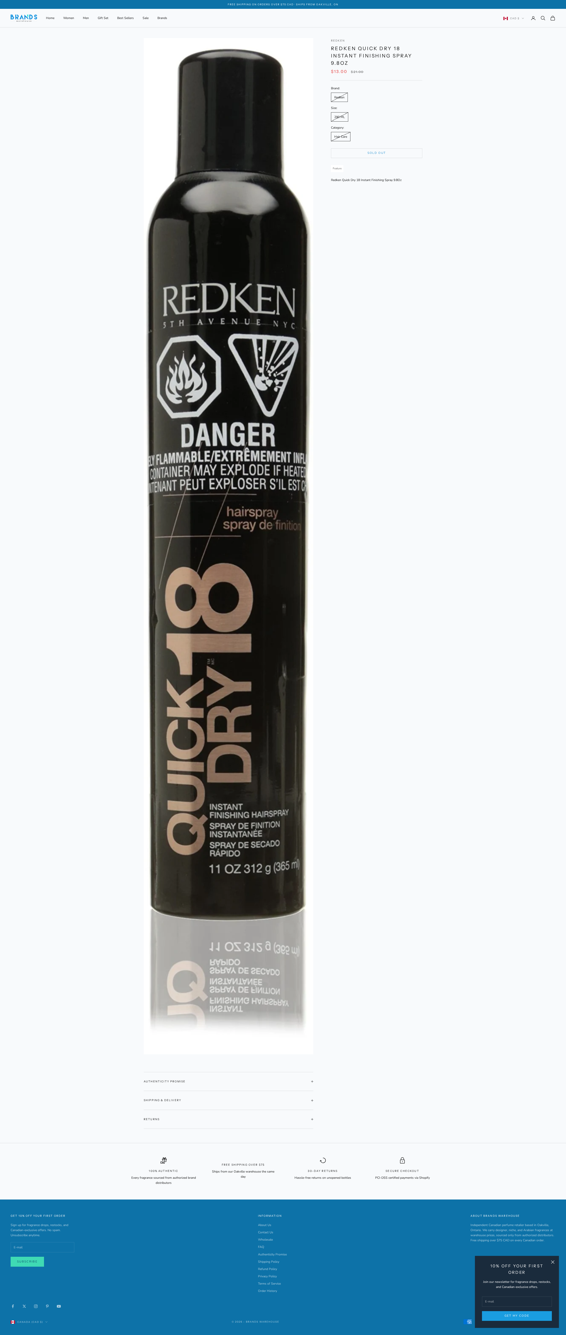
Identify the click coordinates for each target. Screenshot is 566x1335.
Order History (267, 1291)
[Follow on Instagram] (36, 1306)
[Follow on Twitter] (24, 1306)
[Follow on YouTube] (59, 1306)
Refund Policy (267, 1269)
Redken (338, 40)
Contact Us (265, 1232)
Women (68, 18)
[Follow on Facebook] (13, 1306)
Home (50, 18)
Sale (146, 18)
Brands (162, 18)
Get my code (517, 1316)
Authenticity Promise (272, 1254)
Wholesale (265, 1240)
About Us (264, 1225)
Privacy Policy (267, 1276)
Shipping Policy (268, 1262)
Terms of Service (269, 1284)
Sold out (376, 153)
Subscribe (27, 1262)
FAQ (261, 1247)
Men (86, 18)
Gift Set (103, 18)
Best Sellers (125, 18)
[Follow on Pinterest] (47, 1306)
